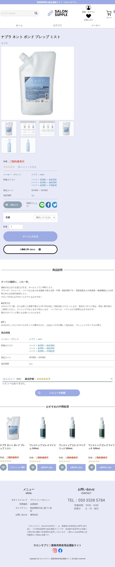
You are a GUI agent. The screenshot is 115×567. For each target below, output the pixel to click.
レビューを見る (28, 167)
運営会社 (34, 515)
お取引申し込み (47, 467)
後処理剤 (53, 182)
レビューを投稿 (57, 392)
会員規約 (34, 504)
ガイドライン (21, 508)
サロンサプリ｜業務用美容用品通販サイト (57, 545)
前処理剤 (53, 179)
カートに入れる (30, 236)
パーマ (34, 179)
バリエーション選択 (17, 467)
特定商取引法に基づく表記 (41, 509)
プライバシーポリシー (40, 500)
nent (42, 174)
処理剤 (43, 179)
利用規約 (23, 504)
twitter (54, 205)
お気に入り (14, 205)
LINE (41, 205)
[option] (37, 83)
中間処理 (53, 185)
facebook (48, 205)
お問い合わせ (21, 515)
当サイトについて (19, 500)
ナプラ (4, 43)
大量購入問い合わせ (27, 249)
